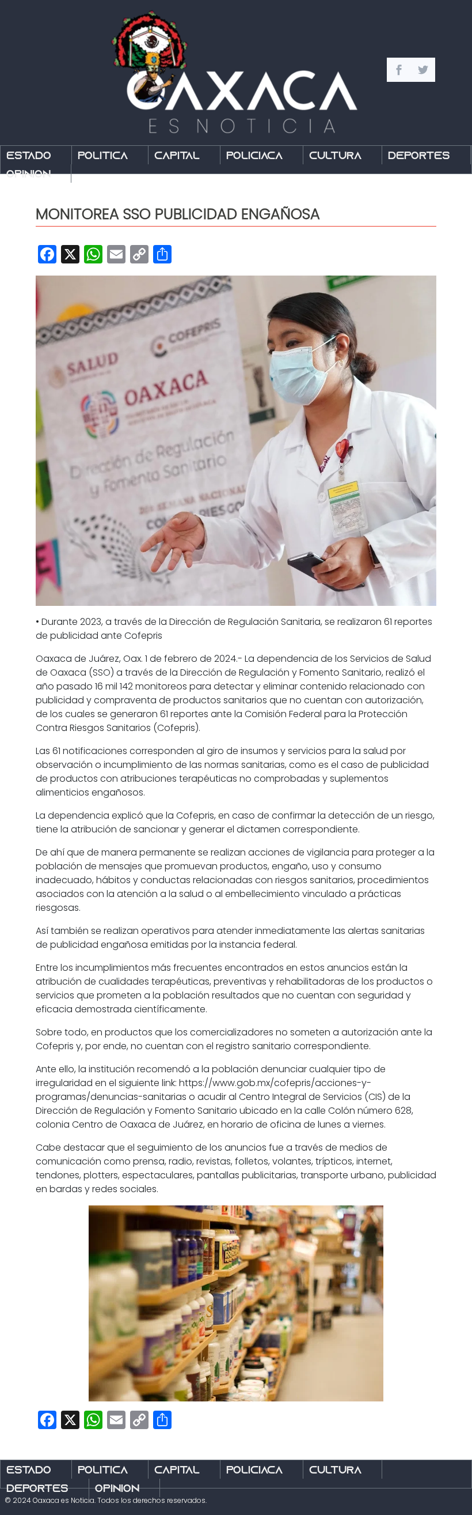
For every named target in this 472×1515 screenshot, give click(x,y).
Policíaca (254, 156)
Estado (28, 156)
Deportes (419, 156)
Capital (177, 156)
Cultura (335, 156)
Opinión (28, 174)
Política (103, 156)
